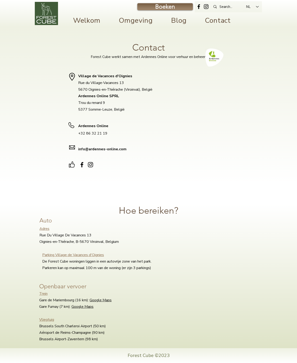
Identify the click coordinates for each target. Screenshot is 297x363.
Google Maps (101, 300)
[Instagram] (206, 6)
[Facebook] (199, 6)
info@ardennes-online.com (102, 149)
